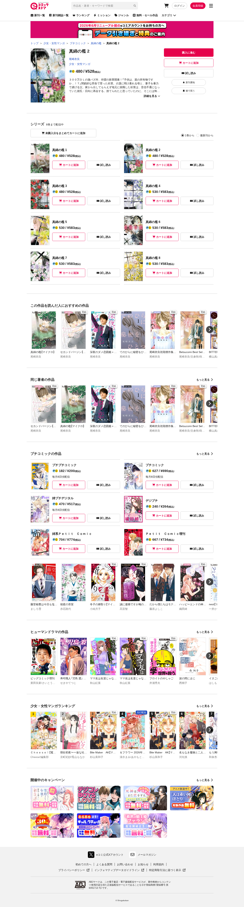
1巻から (189, 135)
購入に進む (188, 52)
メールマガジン (147, 854)
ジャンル (123, 15)
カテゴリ (167, 15)
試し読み (190, 73)
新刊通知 (190, 82)
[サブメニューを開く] (211, 5)
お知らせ (143, 864)
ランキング (83, 15)
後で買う (190, 90)
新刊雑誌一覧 (61, 15)
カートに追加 (191, 62)
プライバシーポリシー (74, 870)
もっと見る (203, 379)
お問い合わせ (125, 864)
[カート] (166, 5)
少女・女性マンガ (79, 63)
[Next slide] (210, 329)
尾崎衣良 (74, 59)
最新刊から (207, 135)
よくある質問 (104, 864)
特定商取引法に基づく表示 (167, 870)
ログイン (179, 5)
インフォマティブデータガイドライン (117, 870)
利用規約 (158, 864)
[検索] (135, 6)
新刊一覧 (39, 15)
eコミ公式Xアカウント (106, 855)
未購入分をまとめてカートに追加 (65, 133)
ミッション (104, 15)
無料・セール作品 (147, 15)
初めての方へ (83, 864)
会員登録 (198, 5)
